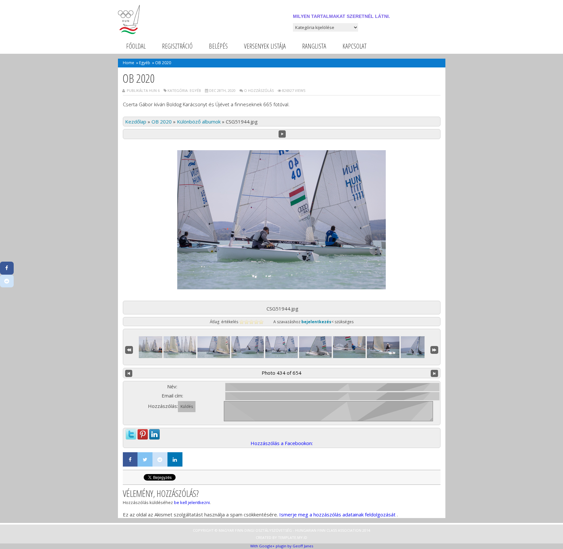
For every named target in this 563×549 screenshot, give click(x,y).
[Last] (434, 349)
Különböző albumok (199, 121)
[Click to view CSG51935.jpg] (180, 347)
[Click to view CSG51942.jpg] (247, 347)
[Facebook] (130, 459)
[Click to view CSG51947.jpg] (315, 347)
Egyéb (144, 62)
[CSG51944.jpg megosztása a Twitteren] (131, 432)
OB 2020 (162, 121)
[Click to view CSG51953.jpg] (383, 347)
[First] (129, 349)
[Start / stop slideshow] (282, 134)
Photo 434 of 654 (281, 372)
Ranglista (314, 46)
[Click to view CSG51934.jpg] (146, 347)
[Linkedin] (174, 459)
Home (128, 62)
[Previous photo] (129, 373)
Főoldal (136, 46)
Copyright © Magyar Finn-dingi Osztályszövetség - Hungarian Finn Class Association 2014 (281, 530)
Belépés (218, 46)
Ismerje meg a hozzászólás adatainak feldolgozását (337, 514)
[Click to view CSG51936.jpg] (213, 347)
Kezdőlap (135, 121)
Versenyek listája (265, 46)
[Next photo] (434, 373)
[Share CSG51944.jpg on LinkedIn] (154, 432)
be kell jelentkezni (192, 502)
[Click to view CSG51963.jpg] (417, 347)
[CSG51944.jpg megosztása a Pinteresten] (142, 432)
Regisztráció (177, 46)
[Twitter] (144, 459)
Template (287, 537)
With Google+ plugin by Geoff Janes (281, 545)
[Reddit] (159, 459)
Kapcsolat (354, 46)
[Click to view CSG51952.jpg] (349, 347)
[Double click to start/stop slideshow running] (281, 347)
